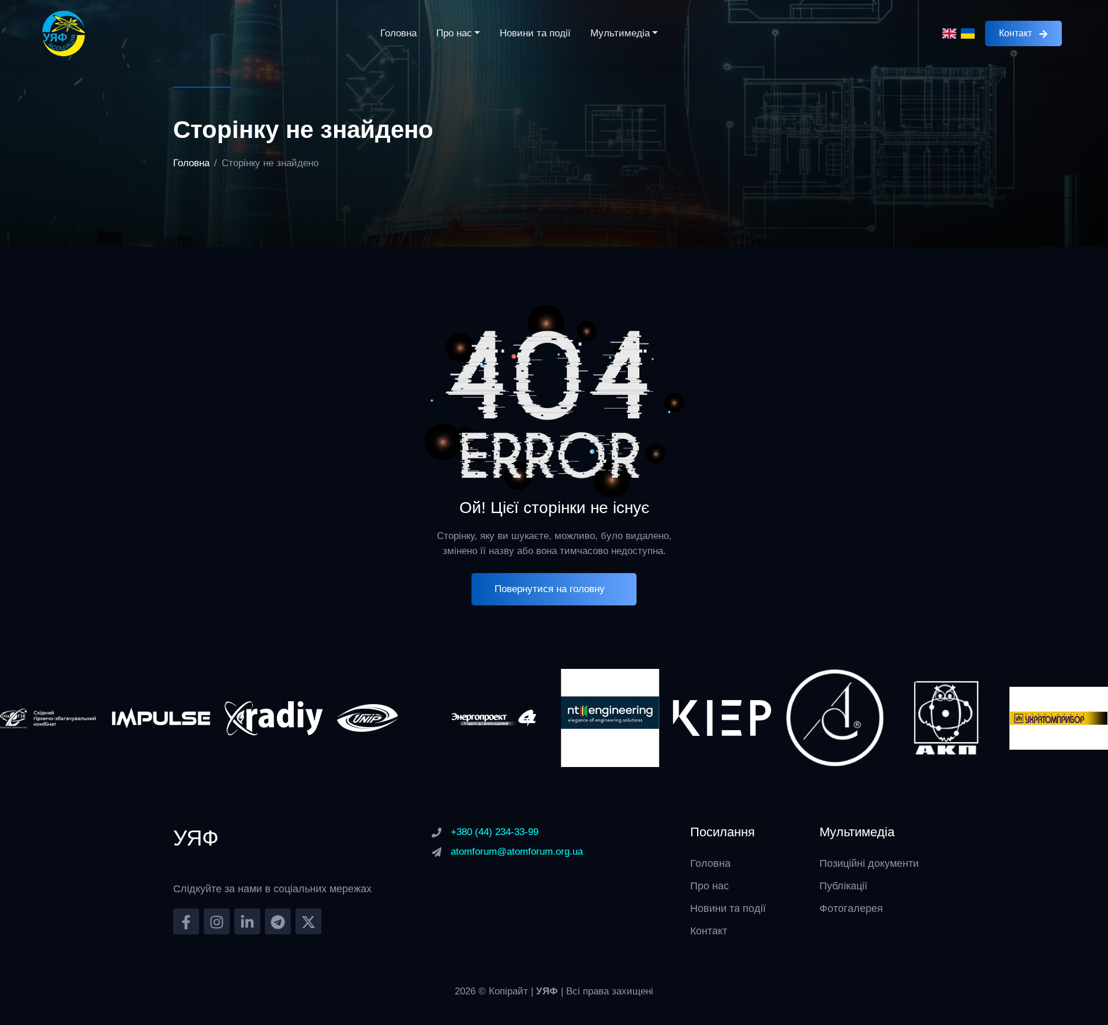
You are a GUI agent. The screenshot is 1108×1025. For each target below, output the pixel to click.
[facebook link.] (186, 921)
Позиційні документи (869, 863)
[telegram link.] (278, 921)
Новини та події (535, 33)
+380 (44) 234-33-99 (494, 831)
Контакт (1015, 33)
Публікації (843, 886)
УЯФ (548, 991)
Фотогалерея (851, 908)
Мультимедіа (620, 33)
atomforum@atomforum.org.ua (517, 851)
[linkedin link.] (247, 921)
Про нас (454, 33)
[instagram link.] (217, 921)
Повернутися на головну (550, 588)
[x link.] (308, 921)
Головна (398, 33)
